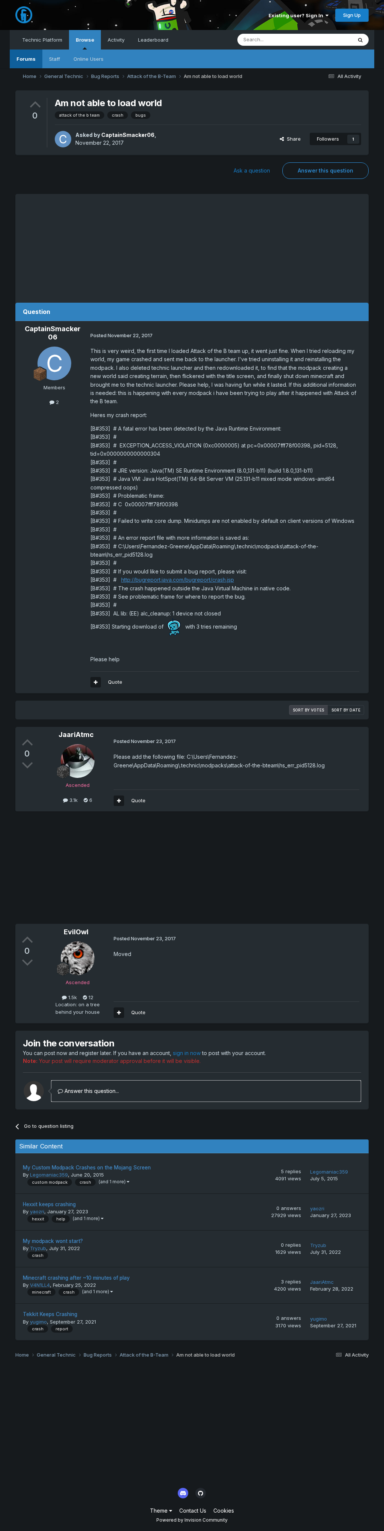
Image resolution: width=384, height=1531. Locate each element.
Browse (85, 40)
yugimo (38, 1322)
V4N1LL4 (40, 1285)
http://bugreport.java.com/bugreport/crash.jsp (177, 579)
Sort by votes (308, 710)
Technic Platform (42, 40)
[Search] (360, 40)
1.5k (72, 997)
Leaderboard (153, 40)
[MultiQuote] (95, 682)
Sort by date (346, 710)
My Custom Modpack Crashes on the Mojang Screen (87, 1168)
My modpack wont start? (53, 1241)
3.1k (73, 800)
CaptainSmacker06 (127, 135)
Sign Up (352, 15)
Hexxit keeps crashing (49, 1204)
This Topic (330, 39)
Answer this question (325, 170)
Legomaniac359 (49, 1175)
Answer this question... (91, 1091)
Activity (116, 40)
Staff (54, 59)
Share (292, 139)
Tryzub (38, 1248)
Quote (115, 682)
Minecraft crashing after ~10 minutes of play (76, 1278)
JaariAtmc (76, 734)
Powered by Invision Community (192, 1520)
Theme (159, 1510)
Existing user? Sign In (297, 15)
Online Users (89, 59)
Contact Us (192, 1510)
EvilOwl (76, 932)
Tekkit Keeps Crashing (50, 1314)
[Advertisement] (192, 246)
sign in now (187, 1053)
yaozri (37, 1211)
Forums (26, 59)
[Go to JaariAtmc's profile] (77, 761)
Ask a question (252, 170)
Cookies (223, 1510)
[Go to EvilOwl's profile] (77, 958)
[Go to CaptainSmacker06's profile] (63, 139)
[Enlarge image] (174, 626)
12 (90, 997)
